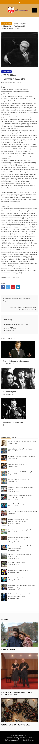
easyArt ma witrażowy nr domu (19, 504)
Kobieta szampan (9, 650)
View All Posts (11, 328)
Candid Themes (28, 740)
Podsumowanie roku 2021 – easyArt (20, 472)
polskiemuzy (10, 324)
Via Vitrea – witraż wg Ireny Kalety (20, 530)
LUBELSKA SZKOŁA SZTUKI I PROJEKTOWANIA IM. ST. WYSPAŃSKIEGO (18, 521)
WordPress (23, 738)
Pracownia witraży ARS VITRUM (19, 570)
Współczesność (6, 71)
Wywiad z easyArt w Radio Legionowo (21, 457)
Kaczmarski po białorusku (13, 423)
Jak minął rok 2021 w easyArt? (19, 479)
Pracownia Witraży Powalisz (18, 578)
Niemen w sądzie (9, 392)
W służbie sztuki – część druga (15, 725)
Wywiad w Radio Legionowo (18, 464)
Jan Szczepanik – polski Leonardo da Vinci (22, 441)
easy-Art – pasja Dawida (16, 562)
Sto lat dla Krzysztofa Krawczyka (16, 361)
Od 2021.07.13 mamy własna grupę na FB (22, 511)
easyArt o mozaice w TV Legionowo (20, 449)
